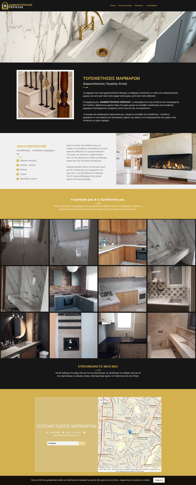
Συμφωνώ (159, 480)
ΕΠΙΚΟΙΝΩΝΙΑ (152, 5)
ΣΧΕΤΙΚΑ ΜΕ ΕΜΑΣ (125, 5)
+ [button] (101, 400)
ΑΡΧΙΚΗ (113, 5)
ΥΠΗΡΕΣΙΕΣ (139, 5)
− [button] (101, 403)
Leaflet (101, 469)
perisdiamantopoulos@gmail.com (66, 435)
